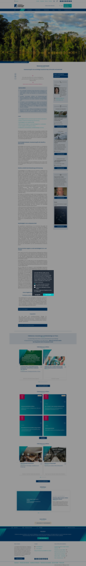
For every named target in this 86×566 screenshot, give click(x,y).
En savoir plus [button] (40, 282)
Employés (42, 1)
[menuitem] (15, 10)
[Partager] (15, 79)
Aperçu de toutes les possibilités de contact (42, 550)
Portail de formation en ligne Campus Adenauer (61, 547)
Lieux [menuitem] (53, 9)
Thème (22, 12)
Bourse (46, 1)
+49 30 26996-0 (39, 548)
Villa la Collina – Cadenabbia (60, 555)
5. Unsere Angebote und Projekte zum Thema (27, 125)
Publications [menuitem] (37, 9)
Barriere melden (55, 562)
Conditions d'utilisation (35, 562)
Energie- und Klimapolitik (59, 74)
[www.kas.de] (19, 5)
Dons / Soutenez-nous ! (59, 557)
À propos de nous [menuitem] (67, 9)
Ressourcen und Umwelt (30, 12)
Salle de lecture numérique (59, 553)
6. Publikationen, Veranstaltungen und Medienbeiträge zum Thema (31, 127)
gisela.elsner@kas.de (60, 98)
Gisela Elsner (57, 85)
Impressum (16, 562)
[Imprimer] (15, 74)
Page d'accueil (17, 12)
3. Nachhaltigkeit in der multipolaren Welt (26, 122)
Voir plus (43, 438)
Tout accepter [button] (48, 294)
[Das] (54, 404)
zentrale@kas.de (39, 546)
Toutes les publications (43, 385)
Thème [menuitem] (22, 9)
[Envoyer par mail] (15, 76)
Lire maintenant (60, 126)
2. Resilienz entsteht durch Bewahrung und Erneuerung (28, 120)
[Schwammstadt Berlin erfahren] (31, 404)
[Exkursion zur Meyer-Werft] (55, 460)
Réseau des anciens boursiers (60, 551)
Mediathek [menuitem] (29, 9)
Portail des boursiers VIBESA (60, 549)
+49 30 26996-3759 (59, 100)
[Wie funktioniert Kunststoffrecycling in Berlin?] (31, 426)
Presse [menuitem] (59, 9)
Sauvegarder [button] (37, 294)
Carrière (37, 1)
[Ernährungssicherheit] (54, 426)
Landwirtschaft (57, 76)
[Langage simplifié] (54, 1)
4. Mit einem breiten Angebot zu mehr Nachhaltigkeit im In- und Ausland (32, 124)
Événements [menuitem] (46, 9)
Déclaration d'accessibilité (46, 562)
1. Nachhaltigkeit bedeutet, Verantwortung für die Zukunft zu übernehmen (32, 118)
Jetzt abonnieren (43, 538)
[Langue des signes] (57, 1)
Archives (50, 1)
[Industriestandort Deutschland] (31, 460)
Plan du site (61, 562)
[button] (17, 366)
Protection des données (24, 562)
